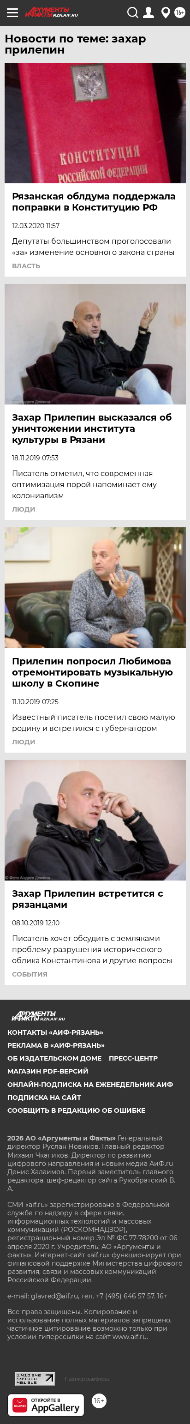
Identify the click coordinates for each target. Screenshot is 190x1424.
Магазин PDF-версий (48, 1071)
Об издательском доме (54, 1058)
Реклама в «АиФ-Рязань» (56, 1045)
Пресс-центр (133, 1058)
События (30, 974)
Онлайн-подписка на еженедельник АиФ (90, 1084)
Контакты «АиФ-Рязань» (55, 1032)
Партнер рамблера (87, 1379)
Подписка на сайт (44, 1097)
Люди (24, 509)
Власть (26, 266)
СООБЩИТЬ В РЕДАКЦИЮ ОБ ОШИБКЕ (76, 1110)
